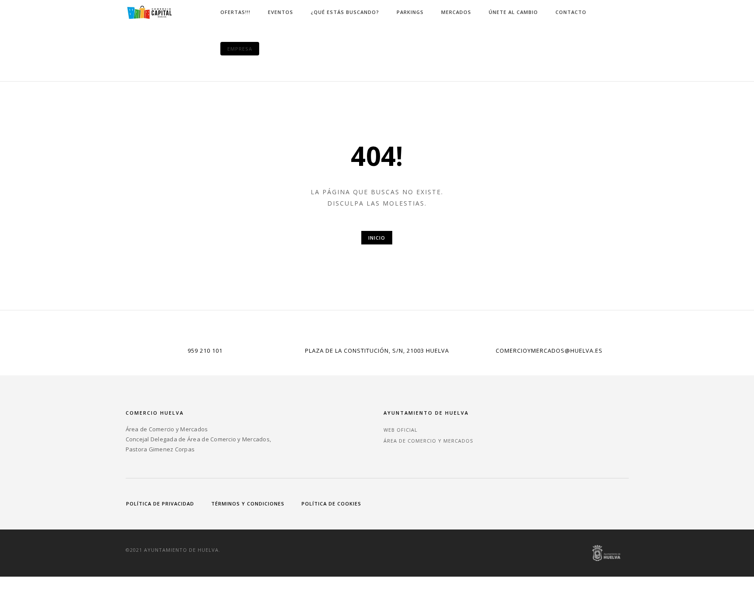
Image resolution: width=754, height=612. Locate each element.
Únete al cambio (513, 12)
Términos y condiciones (247, 503)
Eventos (280, 12)
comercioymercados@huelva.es (549, 350)
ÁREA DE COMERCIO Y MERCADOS (428, 440)
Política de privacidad (160, 503)
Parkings (410, 12)
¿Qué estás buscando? (345, 12)
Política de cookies (331, 503)
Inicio (376, 237)
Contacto (570, 12)
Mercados (456, 12)
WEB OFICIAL (401, 429)
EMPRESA (239, 48)
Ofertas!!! (235, 12)
